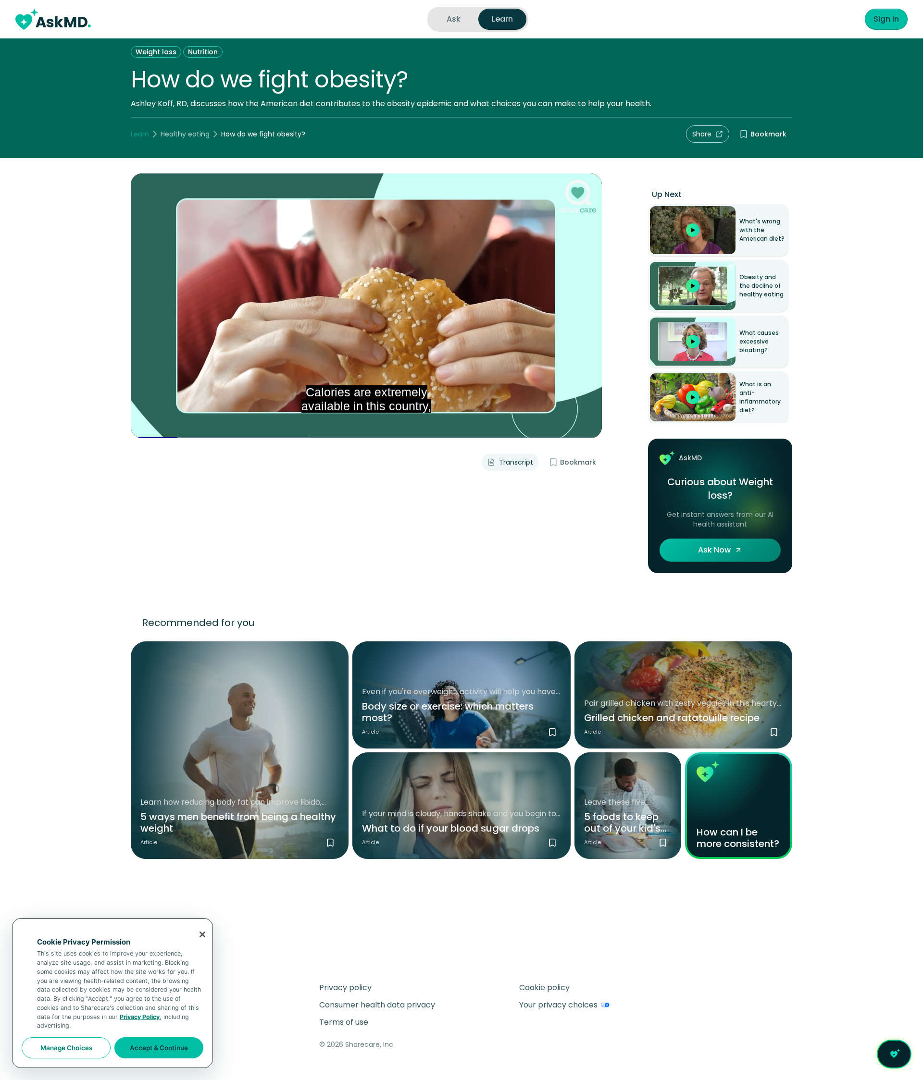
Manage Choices (66, 1048)
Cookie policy (544, 987)
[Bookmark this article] (330, 842)
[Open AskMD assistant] (894, 1054)
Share (701, 134)
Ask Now (714, 549)
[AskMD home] (53, 19)
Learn (140, 134)
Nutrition (203, 52)
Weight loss (156, 52)
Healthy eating (185, 134)
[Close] (202, 934)
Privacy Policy (140, 1016)
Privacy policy (345, 987)
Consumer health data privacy (377, 1004)
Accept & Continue (159, 1048)
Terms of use (343, 1022)
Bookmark (768, 134)
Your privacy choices (558, 1004)
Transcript (516, 462)
